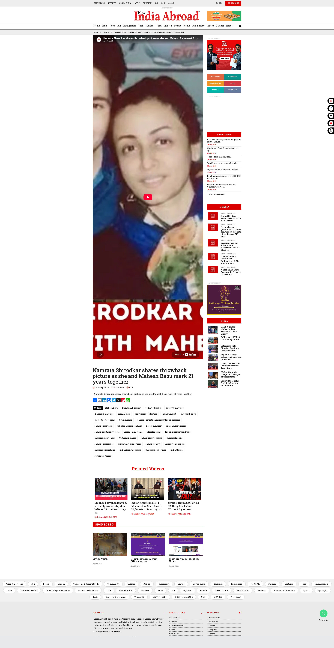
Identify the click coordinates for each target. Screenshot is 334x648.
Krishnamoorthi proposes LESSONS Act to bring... (224, 177)
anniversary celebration (146, 414)
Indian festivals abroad (130, 450)
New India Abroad (103, 456)
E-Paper (220, 25)
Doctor (212, 633)
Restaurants (214, 617)
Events (112, 3)
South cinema (125, 420)
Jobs (232, 83)
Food (159, 25)
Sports (177, 25)
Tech (141, 25)
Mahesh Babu (111, 408)
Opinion (168, 25)
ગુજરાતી (171, 3)
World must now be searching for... (223, 163)
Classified (125, 3)
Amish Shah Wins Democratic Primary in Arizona (231, 272)
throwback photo (188, 414)
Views (223, 213)
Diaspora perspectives (156, 450)
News (112, 25)
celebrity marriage (174, 408)
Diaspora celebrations (105, 450)
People (186, 25)
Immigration (129, 25)
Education (213, 621)
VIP (138, 3)
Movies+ (150, 25)
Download (231, 213)
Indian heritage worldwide (177, 432)
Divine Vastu (100, 558)
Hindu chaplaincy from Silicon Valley (144, 560)
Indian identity (153, 444)
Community (198, 25)
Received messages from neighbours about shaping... (224, 140)
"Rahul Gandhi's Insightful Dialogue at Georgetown (230, 374)
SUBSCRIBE (233, 3)
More (229, 25)
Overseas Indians (175, 438)
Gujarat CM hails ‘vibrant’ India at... (223, 169)
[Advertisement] (111, 16)
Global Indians (154, 432)
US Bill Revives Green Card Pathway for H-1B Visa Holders (229, 260)
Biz (119, 25)
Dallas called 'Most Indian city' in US (230, 338)
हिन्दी (156, 3)
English (147, 3)
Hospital (213, 629)
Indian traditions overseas (107, 432)
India (104, 25)
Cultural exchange (127, 438)
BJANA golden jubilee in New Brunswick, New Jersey (229, 330)
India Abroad (177, 450)
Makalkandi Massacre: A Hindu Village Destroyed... (221, 185)
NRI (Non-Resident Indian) (129, 426)
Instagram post (169, 414)
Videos (210, 25)
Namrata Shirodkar (131, 408)
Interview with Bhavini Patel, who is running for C (230, 348)
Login (219, 3)
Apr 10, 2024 (97, 564)
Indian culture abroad (176, 426)
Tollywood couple (153, 408)
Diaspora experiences (105, 438)
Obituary (232, 90)
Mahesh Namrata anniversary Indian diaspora (158, 420)
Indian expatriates (103, 426)
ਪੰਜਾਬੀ (163, 3)
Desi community (154, 426)
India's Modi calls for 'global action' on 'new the (230, 383)
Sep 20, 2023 (135, 566)
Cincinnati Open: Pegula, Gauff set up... (222, 149)
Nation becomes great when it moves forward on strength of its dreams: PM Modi (231, 232)
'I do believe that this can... (219, 157)
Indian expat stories (104, 444)
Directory (99, 3)
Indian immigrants (133, 432)
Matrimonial (215, 83)
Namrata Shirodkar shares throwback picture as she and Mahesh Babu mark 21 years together (149, 32)
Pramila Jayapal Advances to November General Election (230, 246)
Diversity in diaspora (174, 444)
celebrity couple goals (105, 420)
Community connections (129, 444)
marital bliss (124, 414)
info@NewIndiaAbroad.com (108, 631)
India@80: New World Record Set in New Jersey (231, 218)
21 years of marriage (104, 414)
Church (212, 625)
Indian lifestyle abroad (151, 438)
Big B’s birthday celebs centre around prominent (231, 357)
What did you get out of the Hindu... (184, 560)
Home (97, 25)
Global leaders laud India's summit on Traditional (230, 365)
